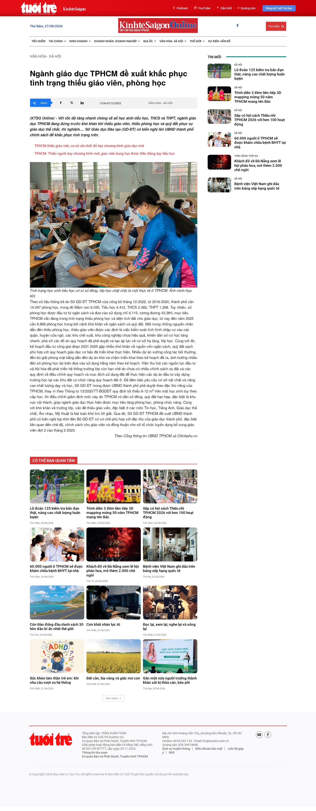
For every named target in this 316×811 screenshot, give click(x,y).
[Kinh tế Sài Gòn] (73, 8)
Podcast (182, 8)
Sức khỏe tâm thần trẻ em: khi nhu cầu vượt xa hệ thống (54, 680)
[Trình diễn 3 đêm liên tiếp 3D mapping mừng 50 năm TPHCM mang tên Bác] (113, 486)
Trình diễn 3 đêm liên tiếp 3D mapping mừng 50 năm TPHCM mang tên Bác (112, 512)
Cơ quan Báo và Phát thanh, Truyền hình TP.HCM (115, 756)
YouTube (204, 8)
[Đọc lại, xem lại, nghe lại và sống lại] (170, 602)
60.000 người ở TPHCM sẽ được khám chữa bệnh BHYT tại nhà (56, 568)
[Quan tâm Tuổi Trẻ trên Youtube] (259, 734)
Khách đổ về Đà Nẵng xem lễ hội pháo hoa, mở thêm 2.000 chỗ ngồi (112, 570)
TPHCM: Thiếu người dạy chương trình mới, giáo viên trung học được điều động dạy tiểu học (104, 154)
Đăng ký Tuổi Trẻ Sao (279, 8)
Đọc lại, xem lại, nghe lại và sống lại (169, 626)
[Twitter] (71, 102)
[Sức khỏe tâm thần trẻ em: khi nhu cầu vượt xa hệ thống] (57, 656)
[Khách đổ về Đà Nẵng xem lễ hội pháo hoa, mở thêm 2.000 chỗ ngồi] (113, 544)
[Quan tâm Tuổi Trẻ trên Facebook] (267, 734)
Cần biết (226, 8)
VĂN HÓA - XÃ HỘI (45, 56)
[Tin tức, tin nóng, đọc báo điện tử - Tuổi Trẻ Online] (38, 8)
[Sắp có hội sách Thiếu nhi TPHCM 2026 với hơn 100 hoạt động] (170, 486)
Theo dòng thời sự (246, 156)
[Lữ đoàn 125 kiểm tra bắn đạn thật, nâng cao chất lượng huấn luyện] (57, 486)
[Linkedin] (82, 102)
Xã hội (238, 65)
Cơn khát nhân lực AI (103, 624)
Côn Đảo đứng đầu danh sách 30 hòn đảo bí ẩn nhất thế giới (56, 626)
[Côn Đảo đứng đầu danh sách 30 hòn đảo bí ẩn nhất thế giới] (57, 602)
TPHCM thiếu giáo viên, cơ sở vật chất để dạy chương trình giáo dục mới (89, 146)
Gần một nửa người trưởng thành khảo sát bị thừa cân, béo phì (170, 680)
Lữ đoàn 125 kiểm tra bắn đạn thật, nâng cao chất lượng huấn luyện (55, 512)
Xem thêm (112, 698)
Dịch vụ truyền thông (176, 748)
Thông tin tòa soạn (94, 752)
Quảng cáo (248, 8)
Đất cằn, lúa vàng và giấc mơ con (113, 678)
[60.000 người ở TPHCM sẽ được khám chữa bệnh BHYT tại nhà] (57, 544)
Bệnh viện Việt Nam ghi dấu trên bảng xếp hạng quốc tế (169, 568)
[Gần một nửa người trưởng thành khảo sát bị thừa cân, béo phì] (170, 656)
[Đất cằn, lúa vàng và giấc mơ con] (113, 656)
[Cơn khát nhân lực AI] (113, 602)
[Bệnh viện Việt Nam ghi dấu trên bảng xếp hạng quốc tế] (170, 544)
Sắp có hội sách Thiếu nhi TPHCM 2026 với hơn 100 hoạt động (168, 512)
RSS (171, 752)
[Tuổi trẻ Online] (50, 739)
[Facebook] (237, 25)
